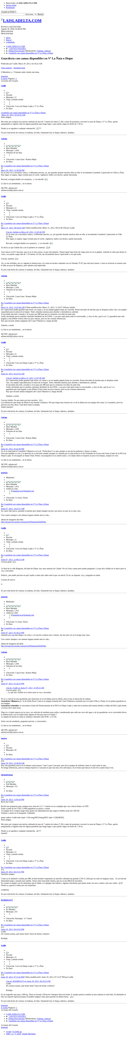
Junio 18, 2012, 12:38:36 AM (12, 763)
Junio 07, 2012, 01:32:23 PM (12, 684)
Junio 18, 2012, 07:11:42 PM (12, 977)
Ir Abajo (4, 79)
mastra (4, 738)
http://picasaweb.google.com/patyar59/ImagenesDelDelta (23, 522)
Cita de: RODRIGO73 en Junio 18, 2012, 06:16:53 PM (28, 981)
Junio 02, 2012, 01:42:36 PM (12, 449)
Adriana (40, 51)
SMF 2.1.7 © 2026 (13, 1034)
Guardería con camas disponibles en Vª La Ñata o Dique (23, 113)
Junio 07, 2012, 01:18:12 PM (12, 633)
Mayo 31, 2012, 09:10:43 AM (13, 228)
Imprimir (4, 76)
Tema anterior (6, 68)
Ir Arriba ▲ (17, 1032)
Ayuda (8, 1032)
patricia (47, 51)
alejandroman (7, 775)
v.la (13, 635)
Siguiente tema (19, 68)
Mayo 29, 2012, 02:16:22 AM (13, 115)
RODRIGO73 (7, 900)
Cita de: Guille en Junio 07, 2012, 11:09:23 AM (25, 688)
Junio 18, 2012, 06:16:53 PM (12, 929)
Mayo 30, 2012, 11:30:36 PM (12, 170)
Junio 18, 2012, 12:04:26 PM (12, 800)
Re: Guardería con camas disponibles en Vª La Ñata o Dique (25, 166)
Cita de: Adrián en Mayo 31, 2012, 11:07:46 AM (25, 378)
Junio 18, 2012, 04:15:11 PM (12, 872)
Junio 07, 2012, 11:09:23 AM (12, 560)
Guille (3, 86)
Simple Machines (29, 1034)
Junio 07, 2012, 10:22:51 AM (12, 509)
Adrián (4, 139)
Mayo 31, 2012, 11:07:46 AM (13, 307)
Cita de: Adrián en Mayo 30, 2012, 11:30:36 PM (25, 232)
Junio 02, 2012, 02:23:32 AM (12, 374)
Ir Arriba (4, 1008)
